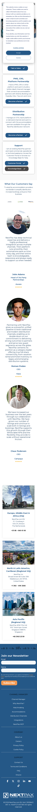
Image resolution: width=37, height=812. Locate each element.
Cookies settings (18, 48)
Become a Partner (16, 101)
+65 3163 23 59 (18, 636)
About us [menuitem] (18, 737)
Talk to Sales (16, 68)
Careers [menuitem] (18, 741)
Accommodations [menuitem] (18, 712)
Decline (18, 58)
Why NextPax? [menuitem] (18, 703)
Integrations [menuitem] (18, 720)
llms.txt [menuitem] (18, 775)
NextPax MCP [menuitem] (18, 724)
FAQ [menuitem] (18, 771)
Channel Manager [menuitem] (18, 699)
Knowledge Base (14, 169)
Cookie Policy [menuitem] (18, 749)
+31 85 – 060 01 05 (18, 530)
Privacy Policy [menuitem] (18, 745)
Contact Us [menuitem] (18, 762)
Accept (18, 53)
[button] (7, 781)
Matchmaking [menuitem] (18, 708)
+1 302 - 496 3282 (18, 586)
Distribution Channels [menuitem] (18, 716)
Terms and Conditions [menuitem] (18, 766)
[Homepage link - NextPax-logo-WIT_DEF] (18, 797)
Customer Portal (14, 163)
